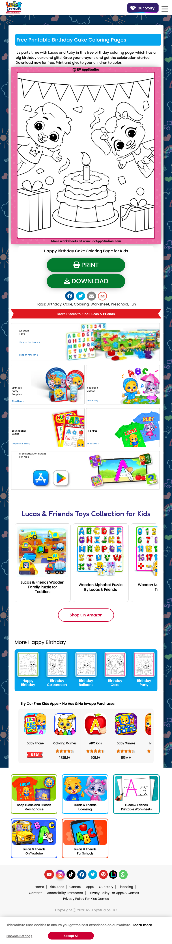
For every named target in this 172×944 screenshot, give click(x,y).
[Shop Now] (16, 419)
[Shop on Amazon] (34, 360)
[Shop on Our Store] (34, 348)
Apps (90, 887)
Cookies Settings (19, 936)
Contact (35, 893)
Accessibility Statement (65, 893)
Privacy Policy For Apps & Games (113, 893)
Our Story (146, 8)
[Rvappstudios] (13, 6)
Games (75, 887)
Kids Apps (56, 887)
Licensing (126, 887)
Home (39, 887)
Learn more (142, 925)
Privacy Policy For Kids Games (86, 898)
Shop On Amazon (86, 615)
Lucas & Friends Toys (55, 513)
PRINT (89, 265)
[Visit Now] (91, 415)
